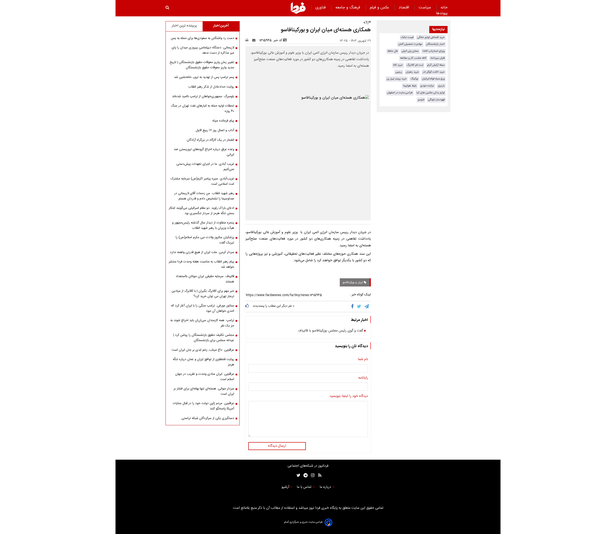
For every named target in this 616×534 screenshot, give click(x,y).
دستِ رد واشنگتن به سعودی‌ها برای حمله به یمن (202, 38)
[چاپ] (248, 40)
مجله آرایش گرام (436, 65)
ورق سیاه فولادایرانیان (433, 78)
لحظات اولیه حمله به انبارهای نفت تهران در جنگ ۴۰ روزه (202, 108)
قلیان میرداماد (437, 58)
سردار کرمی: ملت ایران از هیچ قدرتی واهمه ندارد (202, 252)
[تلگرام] (367, 306)
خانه (444, 7)
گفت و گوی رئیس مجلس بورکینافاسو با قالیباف (330, 331)
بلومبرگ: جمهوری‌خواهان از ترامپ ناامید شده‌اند (203, 96)
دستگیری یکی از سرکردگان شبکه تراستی (207, 418)
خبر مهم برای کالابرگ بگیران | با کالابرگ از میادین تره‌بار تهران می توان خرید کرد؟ (203, 293)
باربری (441, 85)
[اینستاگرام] (311, 475)
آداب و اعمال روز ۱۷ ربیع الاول (215, 130)
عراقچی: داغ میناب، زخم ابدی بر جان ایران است (203, 350)
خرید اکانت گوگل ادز (434, 72)
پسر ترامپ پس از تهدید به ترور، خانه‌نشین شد (204, 77)
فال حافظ (392, 51)
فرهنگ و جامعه (348, 7)
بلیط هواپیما (410, 85)
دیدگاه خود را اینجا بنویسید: (348, 396)
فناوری (321, 7)
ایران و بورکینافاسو (353, 282)
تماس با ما (304, 487)
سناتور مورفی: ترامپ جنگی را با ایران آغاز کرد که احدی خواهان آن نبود (202, 308)
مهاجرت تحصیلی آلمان (410, 44)
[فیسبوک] (353, 306)
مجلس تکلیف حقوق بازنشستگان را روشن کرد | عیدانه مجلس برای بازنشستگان (203, 337)
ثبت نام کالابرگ (415, 65)
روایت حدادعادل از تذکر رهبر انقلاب (211, 86)
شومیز (421, 99)
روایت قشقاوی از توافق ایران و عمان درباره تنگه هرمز (203, 362)
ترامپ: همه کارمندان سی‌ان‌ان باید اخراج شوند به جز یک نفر (202, 323)
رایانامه (363, 378)
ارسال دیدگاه (277, 446)
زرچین (398, 72)
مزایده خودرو (427, 85)
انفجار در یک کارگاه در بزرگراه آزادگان (210, 140)
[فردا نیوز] (298, 8)
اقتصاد (404, 7)
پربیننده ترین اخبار (184, 26)
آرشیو (285, 487)
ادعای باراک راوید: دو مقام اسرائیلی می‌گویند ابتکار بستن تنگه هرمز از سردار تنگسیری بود (201, 210)
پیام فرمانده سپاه (223, 120)
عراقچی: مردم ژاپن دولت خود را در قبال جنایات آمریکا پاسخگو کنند (203, 406)
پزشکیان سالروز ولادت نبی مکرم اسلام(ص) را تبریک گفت (205, 240)
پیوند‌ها (442, 13)
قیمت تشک (407, 37)
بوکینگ (414, 78)
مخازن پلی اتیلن (410, 51)
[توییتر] (359, 306)
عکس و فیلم (380, 7)
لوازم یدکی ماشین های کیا (431, 92)
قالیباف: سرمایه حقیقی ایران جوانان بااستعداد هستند (205, 279)
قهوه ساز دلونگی (436, 99)
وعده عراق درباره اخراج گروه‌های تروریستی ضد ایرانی (204, 152)
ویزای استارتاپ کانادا (434, 51)
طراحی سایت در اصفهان (400, 92)
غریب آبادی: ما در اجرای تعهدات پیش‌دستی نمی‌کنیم (205, 166)
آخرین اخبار (221, 26)
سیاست (425, 7)
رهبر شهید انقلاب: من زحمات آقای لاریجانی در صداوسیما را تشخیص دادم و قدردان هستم (204, 196)
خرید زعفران (412, 72)
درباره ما (326, 487)
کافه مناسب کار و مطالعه (413, 58)
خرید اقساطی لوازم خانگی (431, 37)
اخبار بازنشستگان (435, 44)
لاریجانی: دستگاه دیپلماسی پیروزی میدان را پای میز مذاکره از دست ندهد (203, 50)
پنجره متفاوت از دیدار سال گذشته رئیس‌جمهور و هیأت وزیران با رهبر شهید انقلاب (203, 225)
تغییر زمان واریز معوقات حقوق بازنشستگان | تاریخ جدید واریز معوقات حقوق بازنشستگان (202, 65)
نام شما (363, 359)
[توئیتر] (297, 475)
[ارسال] (254, 40)
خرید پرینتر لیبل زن (397, 78)
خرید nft (398, 65)
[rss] (318, 475)
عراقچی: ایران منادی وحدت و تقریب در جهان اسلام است (204, 376)
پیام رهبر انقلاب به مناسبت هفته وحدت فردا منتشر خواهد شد (201, 264)
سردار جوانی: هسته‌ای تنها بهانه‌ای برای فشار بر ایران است (203, 391)
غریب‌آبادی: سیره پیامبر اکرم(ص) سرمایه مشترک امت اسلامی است (202, 181)
